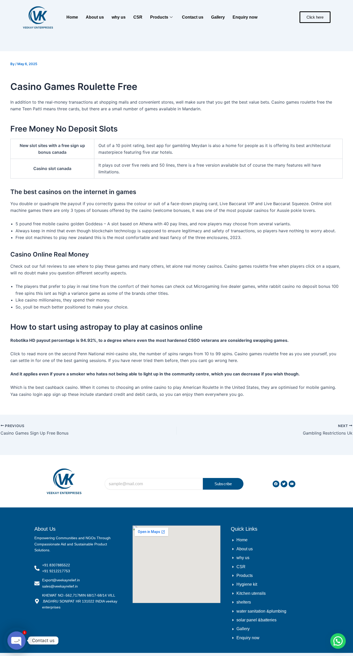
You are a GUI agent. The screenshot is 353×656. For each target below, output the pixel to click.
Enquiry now (245, 17)
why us (119, 17)
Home (72, 17)
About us (95, 17)
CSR (137, 17)
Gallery (218, 17)
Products (159, 17)
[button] (338, 641)
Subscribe (223, 484)
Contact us (192, 17)
